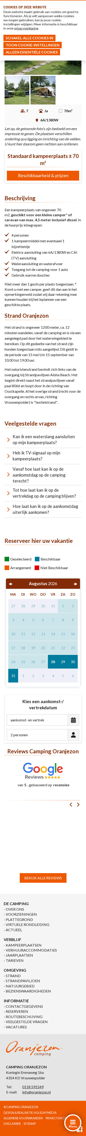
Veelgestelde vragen (27, 1021)
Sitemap (30, 1123)
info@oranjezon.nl (36, 1092)
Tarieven (15, 960)
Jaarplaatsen (19, 955)
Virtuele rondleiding (27, 924)
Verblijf (12, 939)
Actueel (14, 930)
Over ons (15, 909)
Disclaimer (12, 1123)
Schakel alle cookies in (29, 38)
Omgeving (15, 970)
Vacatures (16, 1027)
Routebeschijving (24, 1016)
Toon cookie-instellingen (32, 45)
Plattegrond (19, 919)
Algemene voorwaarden (23, 1118)
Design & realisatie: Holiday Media (30, 1113)
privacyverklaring (26, 28)
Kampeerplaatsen (24, 945)
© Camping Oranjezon (21, 1107)
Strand (13, 975)
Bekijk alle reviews (43, 878)
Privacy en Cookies (60, 1118)
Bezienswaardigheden (28, 991)
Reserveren (17, 1011)
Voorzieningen (21, 914)
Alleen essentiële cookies (32, 52)
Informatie (16, 1000)
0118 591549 (33, 1087)
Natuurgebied (20, 986)
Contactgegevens (24, 1006)
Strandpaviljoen (23, 981)
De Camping (16, 903)
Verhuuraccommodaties (31, 950)
